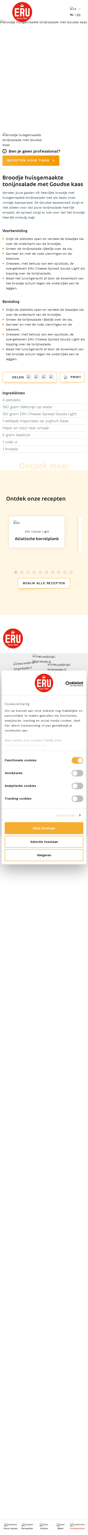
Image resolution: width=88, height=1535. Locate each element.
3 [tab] (28, 572)
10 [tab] (71, 572)
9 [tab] (64, 572)
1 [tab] (15, 572)
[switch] (77, 773)
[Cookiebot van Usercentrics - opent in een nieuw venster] (65, 684)
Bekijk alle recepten (44, 583)
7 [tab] (52, 572)
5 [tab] (40, 572)
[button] (61, 1527)
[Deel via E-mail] (51, 377)
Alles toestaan (44, 828)
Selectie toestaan (44, 841)
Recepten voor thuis (29, 160)
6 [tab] (46, 572)
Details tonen (65, 815)
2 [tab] (21, 572)
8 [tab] (58, 572)
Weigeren (44, 855)
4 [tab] (34, 572)
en (78, 14)
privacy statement (60, 745)
